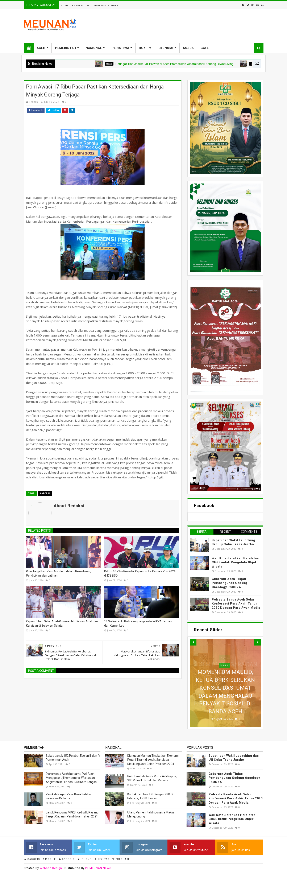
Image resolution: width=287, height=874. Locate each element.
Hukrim (145, 48)
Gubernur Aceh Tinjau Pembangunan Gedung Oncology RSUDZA (229, 583)
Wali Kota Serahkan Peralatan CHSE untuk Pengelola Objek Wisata (235, 562)
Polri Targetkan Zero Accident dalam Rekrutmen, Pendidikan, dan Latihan (58, 573)
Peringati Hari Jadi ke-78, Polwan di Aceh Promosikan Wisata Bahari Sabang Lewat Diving (147, 64)
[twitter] (248, 5)
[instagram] (253, 5)
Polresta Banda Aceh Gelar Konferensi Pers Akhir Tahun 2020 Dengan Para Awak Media (236, 603)
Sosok (188, 48)
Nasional (94, 48)
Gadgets (33, 859)
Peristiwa (120, 48)
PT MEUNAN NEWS (98, 868)
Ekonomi (165, 48)
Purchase (122, 859)
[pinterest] (257, 5)
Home (65, 5)
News (82, 63)
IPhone (85, 859)
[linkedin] (261, 5)
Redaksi (77, 5)
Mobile (50, 859)
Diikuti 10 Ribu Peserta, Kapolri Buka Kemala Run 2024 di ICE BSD (139, 573)
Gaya (205, 48)
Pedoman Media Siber (102, 5)
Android (68, 859)
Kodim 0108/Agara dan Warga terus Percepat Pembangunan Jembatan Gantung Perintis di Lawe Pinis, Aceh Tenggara (225, 688)
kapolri (45, 493)
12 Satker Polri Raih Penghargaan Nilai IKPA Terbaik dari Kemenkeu (138, 623)
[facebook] (243, 5)
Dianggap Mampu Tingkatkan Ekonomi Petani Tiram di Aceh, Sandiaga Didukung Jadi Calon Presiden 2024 (153, 760)
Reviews (103, 859)
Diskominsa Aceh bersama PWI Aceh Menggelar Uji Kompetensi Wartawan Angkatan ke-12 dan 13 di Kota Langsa (71, 778)
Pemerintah (65, 48)
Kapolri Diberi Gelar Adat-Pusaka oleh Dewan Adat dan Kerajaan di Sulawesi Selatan (62, 623)
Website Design (51, 868)
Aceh (41, 48)
